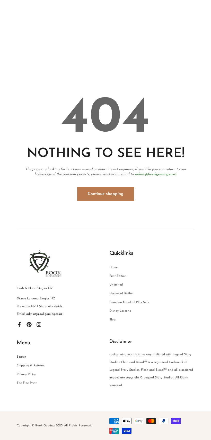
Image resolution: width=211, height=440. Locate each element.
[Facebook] (19, 324)
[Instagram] (38, 324)
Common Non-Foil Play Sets (129, 302)
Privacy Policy (26, 374)
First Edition (118, 276)
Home (113, 267)
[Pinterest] (29, 324)
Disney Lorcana (120, 310)
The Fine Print (27, 383)
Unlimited (116, 284)
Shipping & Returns (30, 365)
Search (21, 356)
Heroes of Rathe (121, 293)
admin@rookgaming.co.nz (156, 174)
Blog (112, 319)
